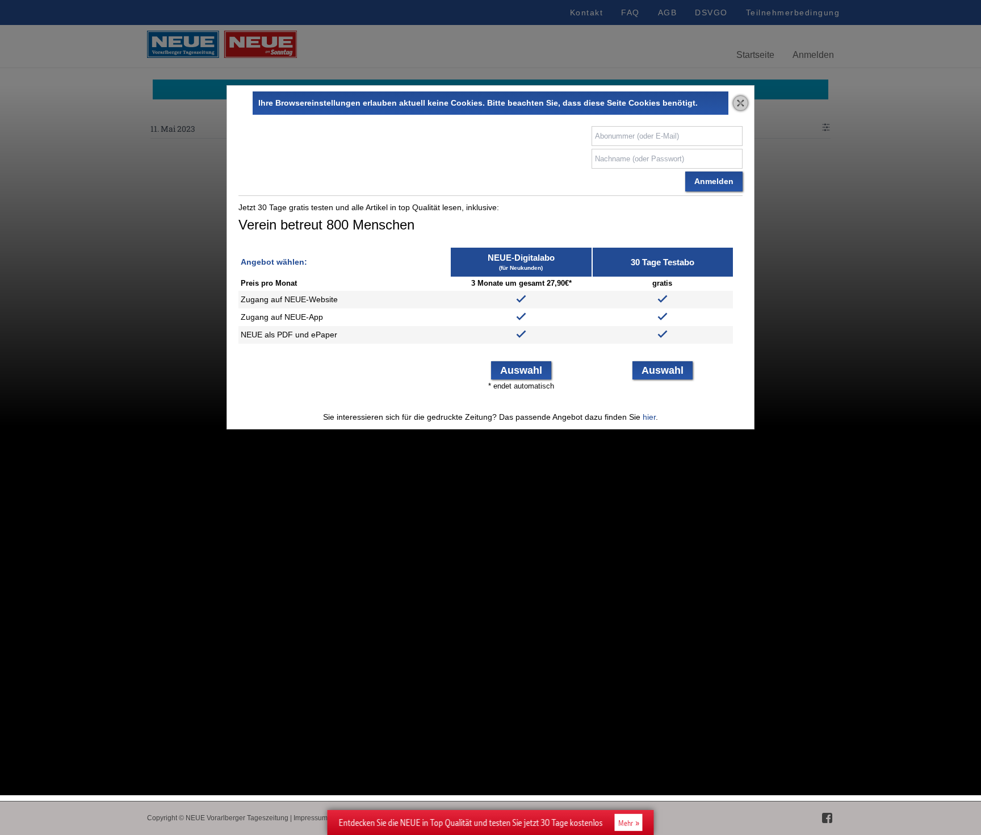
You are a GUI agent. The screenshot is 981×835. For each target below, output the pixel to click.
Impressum (311, 818)
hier (649, 416)
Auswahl (521, 370)
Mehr (625, 823)
